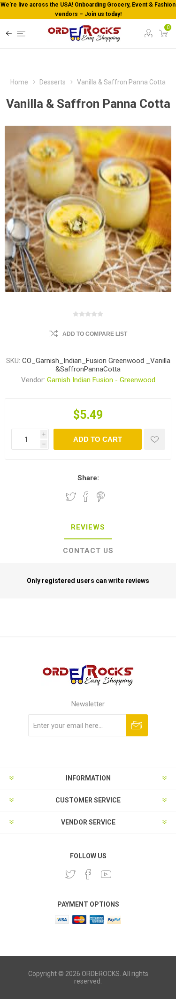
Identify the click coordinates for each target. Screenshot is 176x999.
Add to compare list (94, 334)
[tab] (88, 527)
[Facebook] (88, 874)
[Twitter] (70, 874)
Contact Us (88, 550)
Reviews (88, 527)
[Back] (9, 33)
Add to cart (97, 439)
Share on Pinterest (101, 497)
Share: (88, 478)
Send (137, 725)
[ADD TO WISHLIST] (154, 439)
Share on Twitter (71, 497)
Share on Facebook (86, 497)
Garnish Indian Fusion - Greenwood (101, 380)
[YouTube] (106, 874)
